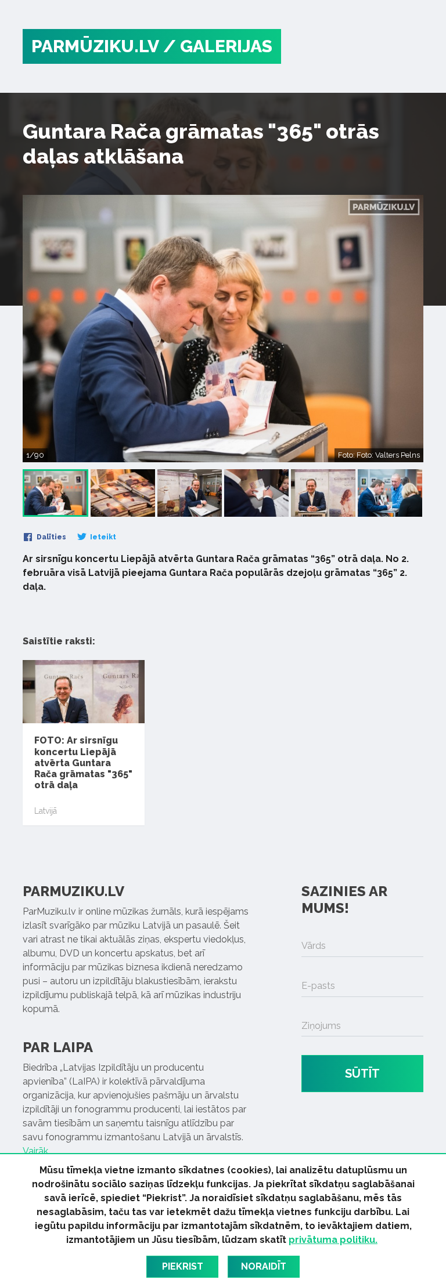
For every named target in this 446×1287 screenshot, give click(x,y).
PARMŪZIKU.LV (95, 46)
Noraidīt (263, 1266)
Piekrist (182, 1266)
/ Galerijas (217, 46)
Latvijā (45, 810)
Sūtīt (362, 1074)
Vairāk (35, 1151)
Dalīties (50, 537)
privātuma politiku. (333, 1239)
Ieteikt (102, 537)
